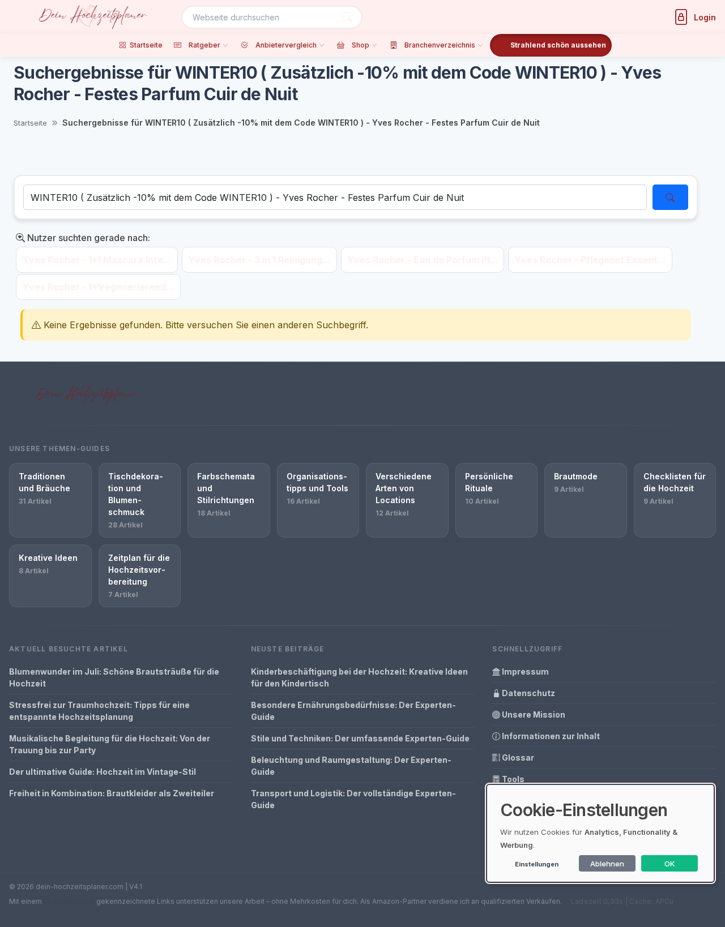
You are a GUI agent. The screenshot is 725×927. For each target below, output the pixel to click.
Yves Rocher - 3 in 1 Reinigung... (259, 259)
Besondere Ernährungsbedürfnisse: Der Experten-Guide (353, 711)
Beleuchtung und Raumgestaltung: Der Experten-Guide (351, 765)
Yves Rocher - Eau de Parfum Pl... (422, 259)
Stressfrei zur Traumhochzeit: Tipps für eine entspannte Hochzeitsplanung (99, 711)
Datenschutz (527, 693)
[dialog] (600, 833)
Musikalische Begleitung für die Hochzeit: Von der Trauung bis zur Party (109, 744)
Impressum (524, 671)
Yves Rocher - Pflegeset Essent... (590, 259)
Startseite (30, 122)
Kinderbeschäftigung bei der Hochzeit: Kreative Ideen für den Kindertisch (359, 677)
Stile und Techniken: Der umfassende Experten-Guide (360, 738)
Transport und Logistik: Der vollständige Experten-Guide (353, 799)
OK (669, 863)
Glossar (517, 757)
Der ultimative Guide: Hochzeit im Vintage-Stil (102, 771)
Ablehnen (607, 863)
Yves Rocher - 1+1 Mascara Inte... (97, 259)
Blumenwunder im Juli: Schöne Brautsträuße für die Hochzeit (114, 677)
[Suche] (347, 17)
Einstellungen (536, 864)
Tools (512, 779)
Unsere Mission (532, 714)
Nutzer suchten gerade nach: (87, 237)
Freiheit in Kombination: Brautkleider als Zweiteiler (111, 793)
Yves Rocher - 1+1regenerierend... (98, 287)
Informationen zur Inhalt (550, 736)
